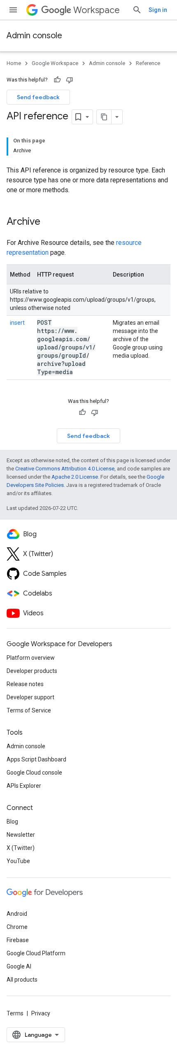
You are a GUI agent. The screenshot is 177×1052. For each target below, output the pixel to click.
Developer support (30, 697)
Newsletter (21, 834)
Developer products (32, 671)
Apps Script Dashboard (36, 759)
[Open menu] (13, 10)
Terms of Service (29, 710)
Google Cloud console (34, 772)
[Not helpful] (69, 80)
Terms (15, 1013)
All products (22, 979)
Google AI (19, 966)
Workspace (96, 10)
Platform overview (31, 657)
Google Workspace (55, 63)
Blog (12, 821)
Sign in (158, 10)
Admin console (34, 35)
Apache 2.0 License (74, 477)
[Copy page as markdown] (104, 117)
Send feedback (38, 97)
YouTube (18, 861)
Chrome (17, 927)
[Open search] (137, 10)
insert (17, 322)
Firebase (18, 940)
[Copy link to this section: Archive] (51, 222)
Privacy (40, 1013)
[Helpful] (57, 80)
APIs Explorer (24, 785)
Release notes (25, 684)
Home (14, 63)
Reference (148, 63)
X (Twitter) (21, 848)
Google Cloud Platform (36, 953)
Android (17, 913)
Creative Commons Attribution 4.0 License (64, 468)
